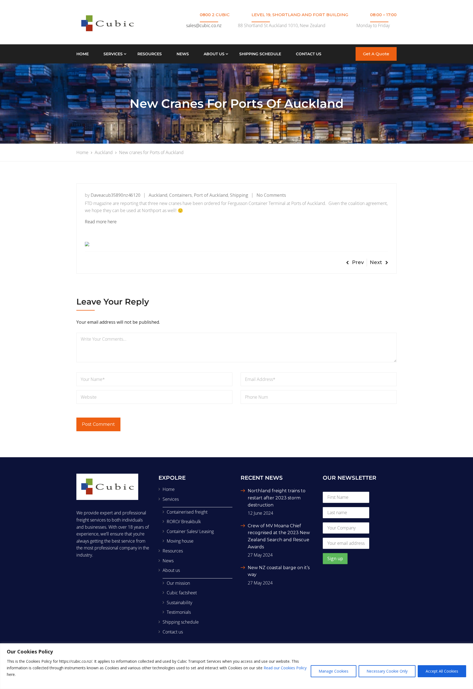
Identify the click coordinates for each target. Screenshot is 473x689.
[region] (236, 666)
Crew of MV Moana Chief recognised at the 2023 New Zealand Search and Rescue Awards (279, 536)
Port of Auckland (211, 195)
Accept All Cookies (442, 671)
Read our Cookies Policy (285, 667)
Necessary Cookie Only (387, 671)
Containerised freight (187, 512)
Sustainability (179, 603)
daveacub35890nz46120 (115, 195)
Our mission (178, 583)
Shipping (239, 195)
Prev (358, 262)
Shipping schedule (260, 53)
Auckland (158, 195)
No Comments (271, 195)
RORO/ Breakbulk (184, 522)
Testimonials (179, 612)
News (183, 53)
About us (214, 53)
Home (82, 53)
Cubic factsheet (182, 593)
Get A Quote (376, 53)
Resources (149, 53)
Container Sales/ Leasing (190, 531)
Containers (180, 195)
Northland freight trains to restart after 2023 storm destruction (276, 497)
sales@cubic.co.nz (203, 25)
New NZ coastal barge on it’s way (279, 571)
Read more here (101, 222)
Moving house (180, 541)
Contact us (308, 53)
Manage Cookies (333, 671)
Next (376, 262)
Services (113, 53)
